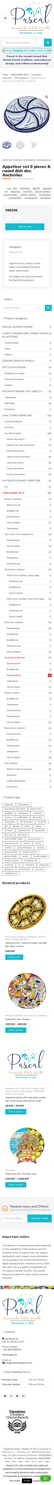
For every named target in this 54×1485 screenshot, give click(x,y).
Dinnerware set (13, 505)
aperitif (36, 188)
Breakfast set (12, 511)
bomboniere (35, 809)
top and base (24, 869)
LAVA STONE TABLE (13, 839)
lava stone (22, 834)
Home (5, 74)
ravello (25, 856)
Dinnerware (12, 786)
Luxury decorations (15, 462)
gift (5, 826)
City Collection (10, 763)
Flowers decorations (16, 474)
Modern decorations (16, 439)
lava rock (8, 834)
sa (19, 865)
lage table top (24, 830)
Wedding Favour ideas (14, 373)
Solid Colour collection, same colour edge (25, 599)
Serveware (11, 775)
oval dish (27, 191)
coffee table (22, 817)
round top (8, 865)
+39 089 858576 (11, 1349)
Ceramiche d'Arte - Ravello (16, 1449)
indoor (27, 826)
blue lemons (23, 804)
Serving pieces (21, 77)
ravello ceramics (28, 194)
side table (30, 865)
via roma (39, 869)
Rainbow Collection (13, 499)
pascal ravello (10, 194)
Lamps (7, 348)
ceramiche (37, 813)
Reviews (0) (15, 252)
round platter (15, 198)
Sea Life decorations (16, 451)
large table (40, 830)
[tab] (27, 247)
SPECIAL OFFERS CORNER (17, 327)
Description (15, 247)
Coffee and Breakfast (16, 781)
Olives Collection (12, 693)
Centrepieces (29, 160)
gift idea (16, 826)
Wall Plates (9, 403)
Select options (16, 1030)
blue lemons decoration (14, 809)
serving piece (30, 198)
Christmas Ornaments (14, 379)
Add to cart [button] (14, 957)
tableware (9, 869)
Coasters (8, 385)
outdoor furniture (24, 847)
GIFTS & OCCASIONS (14, 367)
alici (15, 188)
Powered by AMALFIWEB (38, 1458)
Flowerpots (9, 409)
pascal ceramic (11, 852)
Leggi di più (38, 1480)
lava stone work (11, 843)
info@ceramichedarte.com (18, 1363)
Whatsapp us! (9, 1354)
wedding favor (10, 873)
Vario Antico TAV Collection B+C (18, 534)
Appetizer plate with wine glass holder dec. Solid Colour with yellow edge (25, 1099)
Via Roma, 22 (12, 1338)
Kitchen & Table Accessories (19, 769)
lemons (27, 843)
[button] (46, 97)
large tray (15, 191)
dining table (9, 822)
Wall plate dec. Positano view (20, 1174)
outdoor (8, 847)
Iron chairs (9, 427)
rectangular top (31, 860)
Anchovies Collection (12, 160)
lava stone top (34, 839)
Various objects (13, 522)
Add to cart (24, 226)
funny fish (42, 822)
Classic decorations (15, 468)
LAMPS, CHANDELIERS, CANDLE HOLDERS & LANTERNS (26, 335)
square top (44, 865)
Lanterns (8, 354)
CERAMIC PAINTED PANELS (18, 360)
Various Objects (14, 651)
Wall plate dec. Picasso (17, 1019)
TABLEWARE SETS (19, 74)
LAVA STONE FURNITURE (17, 415)
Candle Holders (11, 343)
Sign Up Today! (39, 1218)
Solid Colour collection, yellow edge (23, 575)
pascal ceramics (42, 191)
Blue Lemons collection (14, 728)
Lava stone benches (13, 421)
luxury (38, 843)
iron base (8, 830)
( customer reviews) (24, 178)
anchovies (25, 188)
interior (39, 826)
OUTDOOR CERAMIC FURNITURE (21, 480)
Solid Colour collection (14, 569)
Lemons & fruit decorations (18, 457)
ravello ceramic (40, 856)
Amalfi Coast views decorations (21, 445)
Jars (6, 486)
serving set (45, 198)
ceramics (8, 817)
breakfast (8, 813)
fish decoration (26, 822)
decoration (37, 817)
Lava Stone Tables (12, 433)
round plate (44, 194)
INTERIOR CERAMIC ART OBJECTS (22, 391)
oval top (40, 847)
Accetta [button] (27, 1480)
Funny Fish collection (13, 622)
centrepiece (23, 813)
